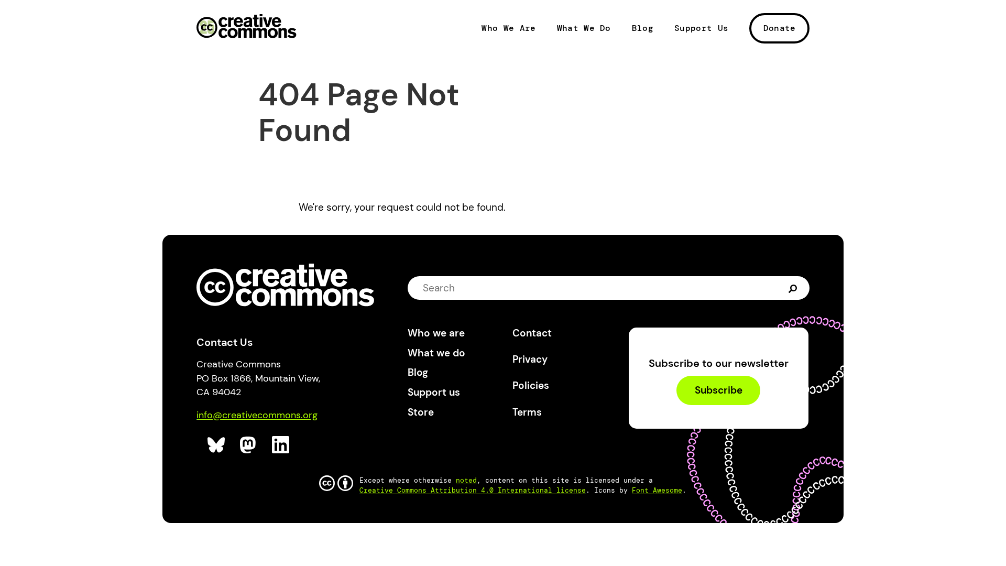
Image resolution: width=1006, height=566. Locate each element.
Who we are (436, 333)
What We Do (584, 28)
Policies (530, 385)
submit (794, 287)
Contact (532, 333)
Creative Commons (246, 27)
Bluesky (216, 445)
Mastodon (249, 445)
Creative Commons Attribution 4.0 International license (472, 490)
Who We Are (508, 28)
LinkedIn (281, 445)
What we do (436, 353)
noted (466, 480)
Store (421, 412)
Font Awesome (657, 490)
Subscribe (718, 390)
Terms (527, 412)
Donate (779, 28)
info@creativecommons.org (257, 415)
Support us (434, 392)
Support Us (701, 28)
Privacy (530, 359)
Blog (642, 28)
